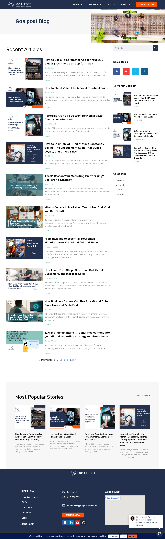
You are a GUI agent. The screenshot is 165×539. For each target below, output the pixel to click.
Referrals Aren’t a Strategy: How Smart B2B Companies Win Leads (145, 133)
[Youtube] (126, 71)
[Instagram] (144, 71)
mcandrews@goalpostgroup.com (82, 505)
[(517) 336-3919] (63, 497)
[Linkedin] (135, 71)
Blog (24, 517)
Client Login (126, 4)
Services (76, 4)
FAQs (24, 502)
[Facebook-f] (116, 71)
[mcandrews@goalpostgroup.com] (63, 505)
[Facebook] (65, 522)
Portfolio (26, 512)
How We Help (93, 4)
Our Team (27, 507)
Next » (74, 360)
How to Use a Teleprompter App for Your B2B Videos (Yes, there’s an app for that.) (29, 437)
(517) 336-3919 (73, 497)
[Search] (155, 48)
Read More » (48, 80)
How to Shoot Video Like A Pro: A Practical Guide (76, 88)
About (110, 4)
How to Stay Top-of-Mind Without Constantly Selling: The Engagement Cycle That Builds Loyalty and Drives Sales (74, 147)
